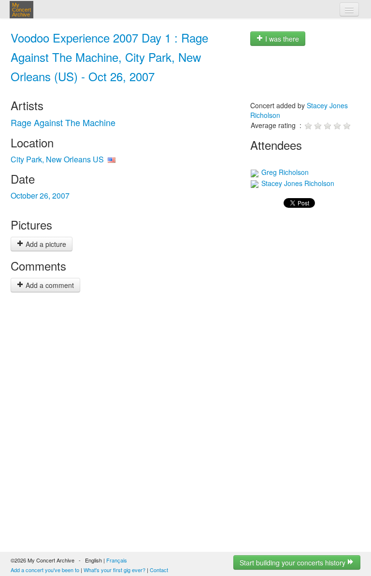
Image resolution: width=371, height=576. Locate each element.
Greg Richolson (284, 172)
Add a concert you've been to (45, 570)
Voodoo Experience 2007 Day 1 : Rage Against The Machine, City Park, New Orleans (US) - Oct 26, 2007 (109, 57)
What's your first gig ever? (114, 570)
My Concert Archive (21, 9)
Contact (159, 570)
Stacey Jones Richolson (296, 183)
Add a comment (49, 285)
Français (116, 560)
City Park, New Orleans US (57, 159)
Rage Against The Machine (63, 122)
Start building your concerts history (293, 562)
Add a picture (45, 244)
